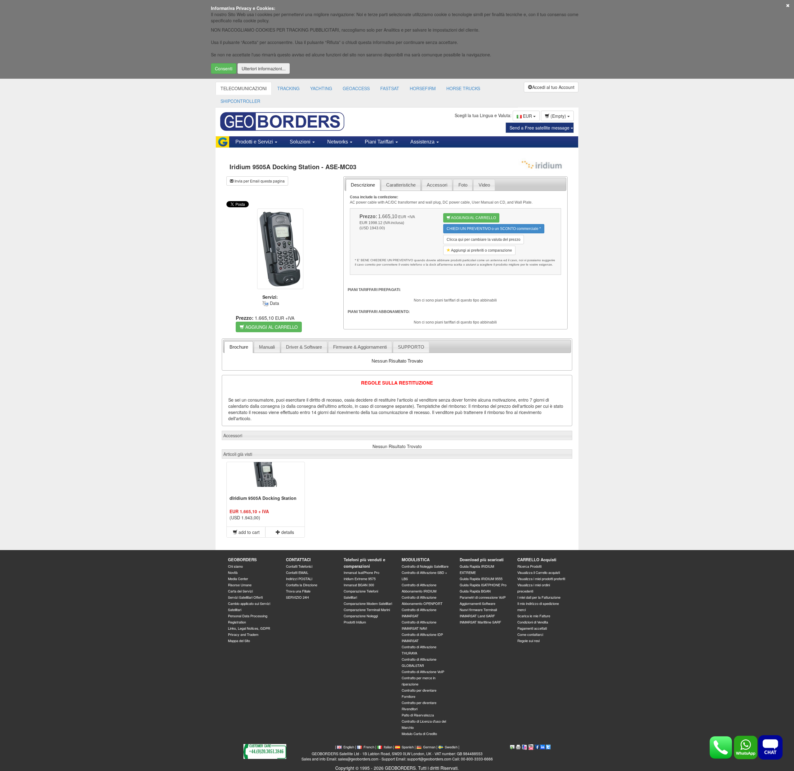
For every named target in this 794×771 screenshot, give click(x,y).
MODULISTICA (416, 559)
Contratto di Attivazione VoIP (423, 671)
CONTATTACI (298, 559)
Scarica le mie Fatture (533, 615)
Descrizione (363, 184)
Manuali (267, 347)
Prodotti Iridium (355, 621)
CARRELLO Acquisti (536, 559)
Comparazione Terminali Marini (367, 609)
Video (484, 184)
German (429, 746)
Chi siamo (235, 566)
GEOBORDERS (242, 559)
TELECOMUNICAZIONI (244, 88)
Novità (233, 572)
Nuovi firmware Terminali (478, 609)
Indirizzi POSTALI (299, 578)
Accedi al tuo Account (553, 87)
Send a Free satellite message (540, 128)
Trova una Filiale (298, 590)
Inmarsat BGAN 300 (359, 584)
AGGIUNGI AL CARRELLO (271, 327)
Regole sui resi (528, 640)
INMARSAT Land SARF (477, 615)
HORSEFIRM (423, 88)
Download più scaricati (482, 559)
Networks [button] (338, 141)
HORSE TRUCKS (463, 88)
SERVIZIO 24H (297, 597)
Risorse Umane (240, 584)
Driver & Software (304, 347)
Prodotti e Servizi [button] (254, 141)
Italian (388, 746)
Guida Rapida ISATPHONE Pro (483, 584)
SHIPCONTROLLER (240, 101)
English (348, 746)
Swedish (451, 746)
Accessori (437, 184)
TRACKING (288, 88)
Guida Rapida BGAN (475, 590)
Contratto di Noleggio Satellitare (425, 566)
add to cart (248, 532)
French (369, 746)
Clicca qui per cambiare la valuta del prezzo (483, 239)
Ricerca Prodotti (529, 566)
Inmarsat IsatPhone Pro (361, 572)
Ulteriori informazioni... (264, 68)
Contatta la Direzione (301, 584)
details (287, 532)
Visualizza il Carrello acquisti (538, 572)
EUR (527, 116)
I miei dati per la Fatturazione (538, 597)
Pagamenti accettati (532, 628)
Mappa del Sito (239, 640)
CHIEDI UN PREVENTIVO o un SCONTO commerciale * (494, 229)
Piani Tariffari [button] (380, 141)
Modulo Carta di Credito (419, 733)
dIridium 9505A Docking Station (263, 498)
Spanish (408, 746)
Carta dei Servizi (240, 590)
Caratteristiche (401, 184)
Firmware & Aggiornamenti (360, 347)
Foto (462, 184)
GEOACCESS (356, 88)
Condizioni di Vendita (532, 621)
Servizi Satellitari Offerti (245, 597)
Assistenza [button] (423, 141)
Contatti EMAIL (297, 572)
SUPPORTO (411, 347)
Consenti (223, 68)
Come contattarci (530, 634)
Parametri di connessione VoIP (483, 597)
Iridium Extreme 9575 (360, 578)
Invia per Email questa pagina (259, 180)
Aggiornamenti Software (477, 603)
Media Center (238, 578)
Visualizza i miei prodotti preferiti (541, 578)
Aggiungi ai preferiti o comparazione (481, 250)
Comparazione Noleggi (361, 615)
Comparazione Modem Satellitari (368, 603)
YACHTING (321, 88)
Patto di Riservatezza (418, 714)
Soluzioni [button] (301, 141)
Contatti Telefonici (299, 566)
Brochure (239, 347)
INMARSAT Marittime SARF (480, 621)
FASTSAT (389, 88)
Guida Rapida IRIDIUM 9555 (481, 578)
